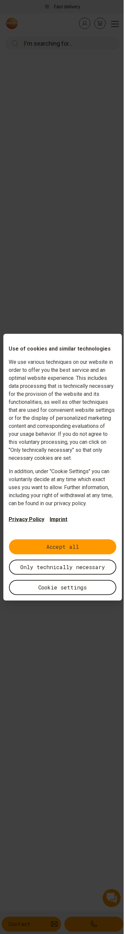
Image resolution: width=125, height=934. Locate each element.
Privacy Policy (26, 519)
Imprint (58, 519)
